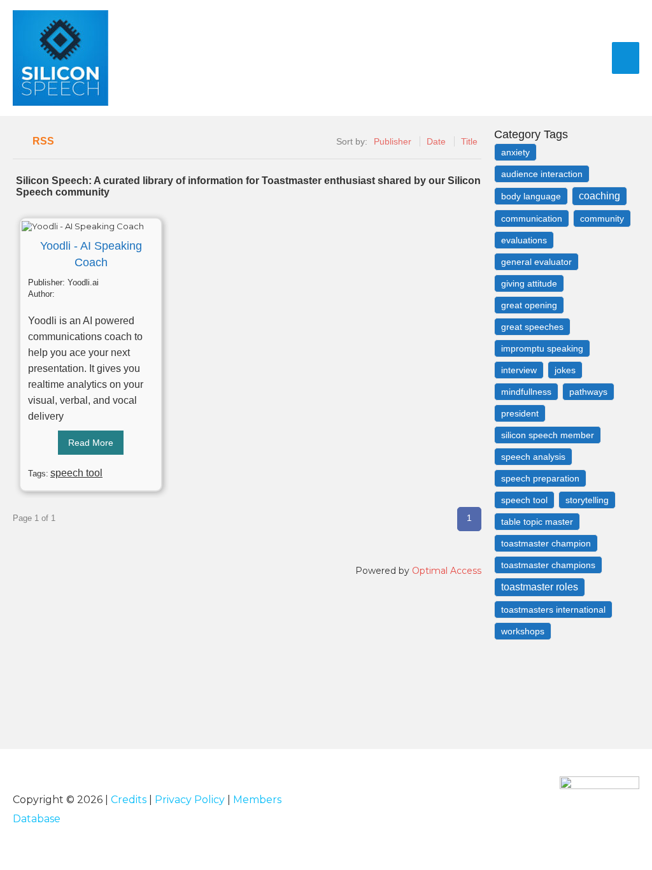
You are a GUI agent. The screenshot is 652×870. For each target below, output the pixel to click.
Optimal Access (446, 570)
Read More (90, 443)
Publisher (392, 141)
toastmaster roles (539, 586)
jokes (565, 370)
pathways (588, 392)
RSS (43, 141)
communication (531, 218)
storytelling (587, 500)
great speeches (532, 327)
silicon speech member (547, 435)
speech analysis (533, 457)
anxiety (515, 152)
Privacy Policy (190, 800)
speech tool (76, 472)
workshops (522, 631)
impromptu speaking (542, 348)
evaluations (524, 240)
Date (436, 141)
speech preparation (540, 478)
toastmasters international (553, 609)
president (520, 413)
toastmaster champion (546, 543)
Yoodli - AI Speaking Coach (91, 254)
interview (519, 370)
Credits (128, 800)
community (602, 218)
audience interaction (542, 174)
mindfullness (526, 392)
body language (531, 196)
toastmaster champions (548, 565)
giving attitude (529, 283)
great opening (529, 305)
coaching (599, 195)
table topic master (537, 522)
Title (469, 141)
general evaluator (536, 262)
